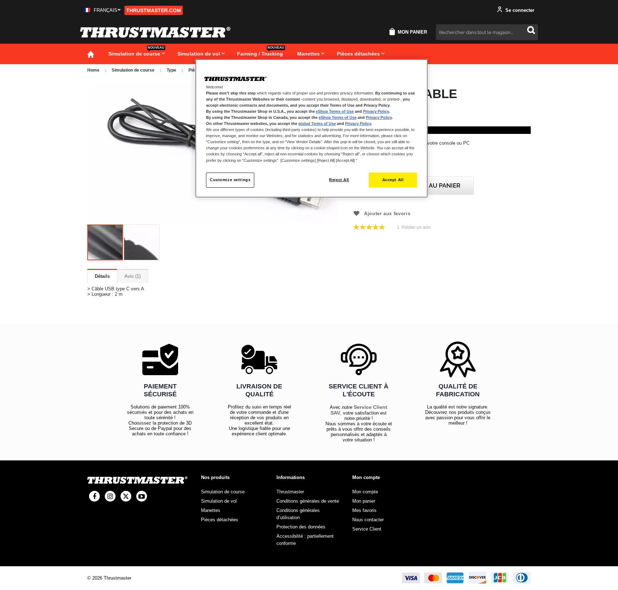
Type (171, 70)
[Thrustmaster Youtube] (141, 496)
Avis (131, 276)
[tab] (102, 276)
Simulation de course (133, 70)
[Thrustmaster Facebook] (94, 496)
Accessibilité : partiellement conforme (305, 539)
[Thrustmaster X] (126, 496)
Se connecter (519, 10)
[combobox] (487, 32)
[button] (102, 10)
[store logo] (155, 32)
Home (93, 70)
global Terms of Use (317, 123)
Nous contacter (368, 519)
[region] (311, 128)
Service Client (366, 529)
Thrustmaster (290, 491)
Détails (102, 276)
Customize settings (230, 180)
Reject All (339, 180)
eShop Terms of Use (335, 111)
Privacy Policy (376, 111)
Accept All (393, 180)
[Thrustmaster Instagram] (110, 496)
